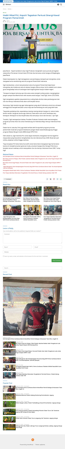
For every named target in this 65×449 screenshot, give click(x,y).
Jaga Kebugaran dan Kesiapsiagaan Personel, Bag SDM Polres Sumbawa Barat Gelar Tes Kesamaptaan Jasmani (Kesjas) (32, 167)
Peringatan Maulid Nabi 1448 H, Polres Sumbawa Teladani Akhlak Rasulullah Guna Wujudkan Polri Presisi (32, 170)
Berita (4, 12)
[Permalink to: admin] (4, 21)
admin (8, 20)
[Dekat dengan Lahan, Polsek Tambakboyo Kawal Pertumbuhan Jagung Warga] (9, 404)
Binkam (8, 4)
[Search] (61, 4)
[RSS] (32, 439)
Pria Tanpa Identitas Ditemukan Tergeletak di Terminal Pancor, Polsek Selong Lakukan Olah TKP (30, 173)
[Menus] (4, 4)
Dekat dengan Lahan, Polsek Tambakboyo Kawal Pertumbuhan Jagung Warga (38, 403)
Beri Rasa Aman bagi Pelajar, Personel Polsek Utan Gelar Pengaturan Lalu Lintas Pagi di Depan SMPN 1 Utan (32, 163)
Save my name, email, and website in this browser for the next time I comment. (26, 256)
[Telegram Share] (57, 179)
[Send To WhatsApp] (60, 179)
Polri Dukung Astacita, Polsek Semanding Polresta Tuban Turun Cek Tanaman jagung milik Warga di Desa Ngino (37, 411)
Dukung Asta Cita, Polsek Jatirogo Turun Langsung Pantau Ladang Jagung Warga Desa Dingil (39, 426)
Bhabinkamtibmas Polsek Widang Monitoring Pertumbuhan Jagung (35, 395)
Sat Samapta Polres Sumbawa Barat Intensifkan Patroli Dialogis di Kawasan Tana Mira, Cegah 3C (30, 156)
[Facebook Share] (47, 179)
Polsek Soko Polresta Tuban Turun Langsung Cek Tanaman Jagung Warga (37, 418)
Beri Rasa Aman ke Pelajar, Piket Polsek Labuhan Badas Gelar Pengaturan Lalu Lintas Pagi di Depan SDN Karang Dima (32, 159)
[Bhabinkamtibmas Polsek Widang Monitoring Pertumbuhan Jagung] (9, 396)
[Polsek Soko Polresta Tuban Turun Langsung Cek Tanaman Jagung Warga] (9, 419)
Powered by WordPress (26, 444)
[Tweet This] (50, 179)
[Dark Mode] (58, 4)
